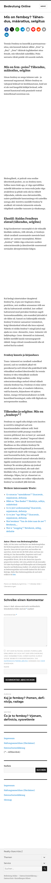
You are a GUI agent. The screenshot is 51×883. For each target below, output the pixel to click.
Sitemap (8, 800)
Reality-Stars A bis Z (13, 851)
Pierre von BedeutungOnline (15, 584)
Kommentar (10, 615)
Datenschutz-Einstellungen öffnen (17, 878)
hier (14, 575)
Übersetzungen (10, 586)
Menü (43, 6)
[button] (7, 29)
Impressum (9, 738)
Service (7, 863)
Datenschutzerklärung (16, 661)
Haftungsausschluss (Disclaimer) (19, 743)
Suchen (7, 766)
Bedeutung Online (17, 6)
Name (6, 667)
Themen (8, 857)
